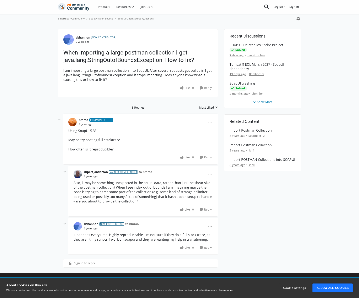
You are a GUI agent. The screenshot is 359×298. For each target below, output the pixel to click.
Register (279, 7)
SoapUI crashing (242, 83)
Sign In (294, 7)
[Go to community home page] (74, 7)
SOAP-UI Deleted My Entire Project (256, 45)
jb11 (251, 150)
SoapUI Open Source (101, 18)
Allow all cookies (333, 288)
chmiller (257, 94)
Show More (265, 102)
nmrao (83, 120)
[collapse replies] (59, 119)
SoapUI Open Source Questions (136, 18)
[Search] (266, 6)
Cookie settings (294, 288)
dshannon (83, 37)
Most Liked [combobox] (208, 107)
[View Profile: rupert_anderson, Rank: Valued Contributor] (78, 174)
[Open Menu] (298, 19)
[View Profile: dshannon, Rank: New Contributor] (68, 39)
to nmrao (145, 172)
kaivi (251, 165)
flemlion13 (256, 74)
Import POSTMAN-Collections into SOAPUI (262, 159)
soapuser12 (256, 136)
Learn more (225, 290)
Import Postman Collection (251, 130)
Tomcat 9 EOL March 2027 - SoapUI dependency (257, 66)
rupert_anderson (96, 172)
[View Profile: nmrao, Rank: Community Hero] (72, 122)
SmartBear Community (71, 18)
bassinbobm (256, 55)
